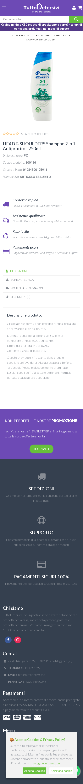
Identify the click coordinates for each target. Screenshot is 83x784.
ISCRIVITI (41, 449)
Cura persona (21, 35)
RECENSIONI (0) (20, 297)
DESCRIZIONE (19, 271)
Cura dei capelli (43, 35)
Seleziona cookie (61, 770)
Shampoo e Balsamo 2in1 (41, 39)
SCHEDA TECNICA (22, 279)
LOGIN (74, 8)
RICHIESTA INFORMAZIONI (27, 288)
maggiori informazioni (46, 763)
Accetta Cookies (34, 770)
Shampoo (61, 35)
